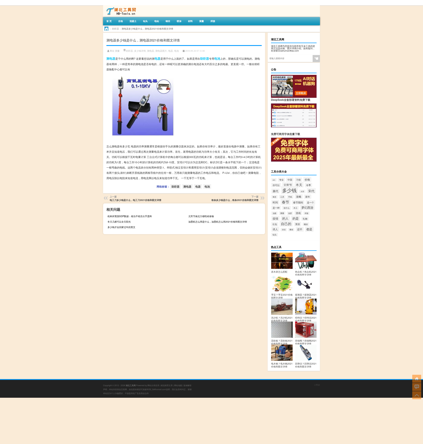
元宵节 (288, 185)
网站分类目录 (153, 385)
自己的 (286, 223)
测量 (201, 21)
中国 (290, 179)
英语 (297, 224)
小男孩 (317, 384)
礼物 (305, 218)
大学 (302, 191)
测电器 (150, 50)
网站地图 (178, 385)
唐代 (275, 191)
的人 (285, 218)
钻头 (145, 21)
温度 (290, 213)
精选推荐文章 (167, 385)
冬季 (308, 185)
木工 (295, 207)
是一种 (276, 207)
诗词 (284, 229)
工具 (282, 196)
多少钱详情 (140, 50)
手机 (290, 196)
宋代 (311, 191)
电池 (176, 50)
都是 (309, 229)
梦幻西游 (307, 207)
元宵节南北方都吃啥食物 (201, 216)
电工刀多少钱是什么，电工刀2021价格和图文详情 (135, 200)
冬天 (299, 184)
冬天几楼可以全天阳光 (119, 221)
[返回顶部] (416, 395)
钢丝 (168, 21)
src (274, 179)
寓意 (274, 196)
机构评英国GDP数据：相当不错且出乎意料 (130, 216)
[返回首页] (416, 378)
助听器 (115, 28)
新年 (307, 196)
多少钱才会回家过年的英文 (121, 227)
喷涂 (179, 21)
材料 (190, 21)
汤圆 (274, 213)
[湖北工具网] (120, 6)
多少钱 (289, 190)
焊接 (213, 21)
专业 (281, 179)
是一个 (310, 202)
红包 (275, 224)
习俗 (298, 179)
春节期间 (298, 202)
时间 (275, 202)
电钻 (156, 21)
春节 (285, 201)
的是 (295, 218)
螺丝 (306, 224)
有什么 (286, 207)
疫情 (275, 218)
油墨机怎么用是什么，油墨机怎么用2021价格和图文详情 (217, 221)
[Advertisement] (99, 421)
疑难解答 (188, 385)
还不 (299, 229)
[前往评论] (416, 386)
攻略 (298, 196)
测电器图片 (161, 50)
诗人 (275, 229)
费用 (291, 229)
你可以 (276, 185)
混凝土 (133, 21)
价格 (120, 21)
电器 (170, 50)
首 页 (109, 21)
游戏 (298, 213)
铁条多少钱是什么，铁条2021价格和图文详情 (235, 200)
